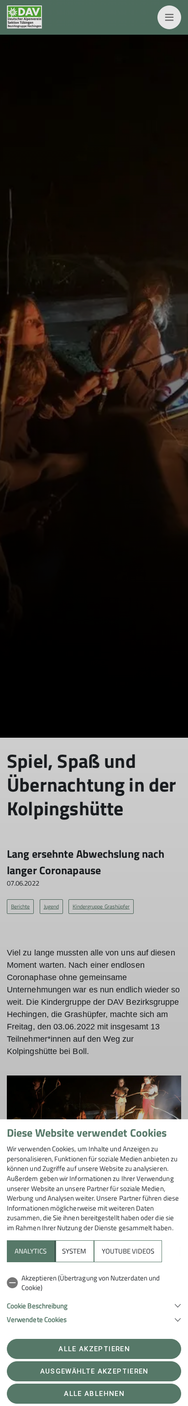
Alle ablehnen (94, 1394)
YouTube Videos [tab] (128, 1251)
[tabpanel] (94, 1297)
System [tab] (74, 1251)
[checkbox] (94, 1283)
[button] (94, 1305)
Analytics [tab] (31, 1251)
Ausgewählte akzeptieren (94, 1371)
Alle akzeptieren (94, 1349)
